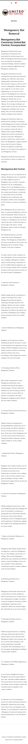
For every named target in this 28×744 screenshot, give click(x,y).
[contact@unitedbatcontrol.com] (16, 3)
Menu (15, 21)
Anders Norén (18, 739)
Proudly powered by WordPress (11, 737)
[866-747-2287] (11, 3)
